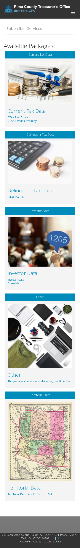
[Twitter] (58, 538)
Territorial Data (40, 395)
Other (40, 297)
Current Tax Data (40, 54)
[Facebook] (53, 538)
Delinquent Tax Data (40, 134)
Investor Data (40, 211)
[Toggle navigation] (73, 13)
